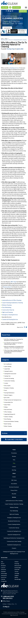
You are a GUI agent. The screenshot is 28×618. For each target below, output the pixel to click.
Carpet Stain (7, 368)
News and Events (8, 409)
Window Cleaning (6, 305)
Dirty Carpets (7, 385)
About (14, 473)
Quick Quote (7, 28)
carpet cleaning (7, 366)
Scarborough (18, 567)
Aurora (2, 563)
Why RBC (14, 493)
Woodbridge (18, 579)
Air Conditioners (8, 364)
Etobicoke (3, 569)
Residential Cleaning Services (14, 544)
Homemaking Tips (8, 402)
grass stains (7, 397)
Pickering (17, 563)
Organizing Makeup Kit (9, 414)
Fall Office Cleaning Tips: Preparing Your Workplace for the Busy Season (13, 339)
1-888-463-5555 (8, 596)
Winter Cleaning (8, 426)
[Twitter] (8, 11)
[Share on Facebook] (24, 327)
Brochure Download (14, 487)
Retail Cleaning (7, 423)
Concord (3, 567)
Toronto (16, 571)
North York (3, 577)
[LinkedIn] (10, 11)
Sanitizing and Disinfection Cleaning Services (14, 538)
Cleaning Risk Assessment (10, 373)
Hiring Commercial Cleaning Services (12, 400)
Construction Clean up (14, 527)
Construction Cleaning (9, 380)
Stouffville (17, 569)
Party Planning (7, 419)
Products (14, 548)
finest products (7, 287)
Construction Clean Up (8, 310)
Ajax (2, 561)
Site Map (14, 470)
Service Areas (4, 557)
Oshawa (16, 561)
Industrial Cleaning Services (14, 534)
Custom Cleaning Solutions (14, 524)
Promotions (14, 453)
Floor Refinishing (6, 307)
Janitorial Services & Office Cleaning (11, 300)
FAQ (14, 459)
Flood (5, 390)
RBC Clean (13, 281)
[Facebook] (6, 11)
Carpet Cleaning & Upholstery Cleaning (12, 302)
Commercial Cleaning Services (10, 319)
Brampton (3, 565)
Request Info (23, 10)
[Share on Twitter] (26, 327)
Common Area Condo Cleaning (14, 541)
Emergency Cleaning (9, 388)
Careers (14, 476)
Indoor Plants (7, 404)
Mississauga (4, 573)
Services (14, 497)
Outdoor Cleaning (8, 416)
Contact (14, 466)
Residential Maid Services (14, 521)
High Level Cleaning (7, 312)
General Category (8, 395)
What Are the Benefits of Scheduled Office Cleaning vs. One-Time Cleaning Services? (14, 347)
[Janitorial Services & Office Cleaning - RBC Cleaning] (9, 4)
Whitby (16, 577)
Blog (6, 38)
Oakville (3, 579)
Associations (14, 483)
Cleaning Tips (7, 376)
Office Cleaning (7, 411)
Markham (3, 571)
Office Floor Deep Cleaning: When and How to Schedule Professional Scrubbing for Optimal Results (14, 351)
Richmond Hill (18, 565)
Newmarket (4, 575)
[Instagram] (12, 11)
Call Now (4, 7)
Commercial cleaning (9, 378)
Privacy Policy (14, 490)
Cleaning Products (8, 371)
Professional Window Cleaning (11, 421)
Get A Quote (16, 7)
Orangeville (3, 581)
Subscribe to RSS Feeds (15, 439)
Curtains (6, 383)
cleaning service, (14, 68)
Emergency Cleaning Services (10, 314)
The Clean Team (11, 49)
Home (2, 38)
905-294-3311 (8, 598)
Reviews (14, 456)
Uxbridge (17, 573)
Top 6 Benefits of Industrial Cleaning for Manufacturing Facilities (13, 343)
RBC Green (14, 480)
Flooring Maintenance (9, 392)
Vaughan (17, 575)
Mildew (6, 407)
